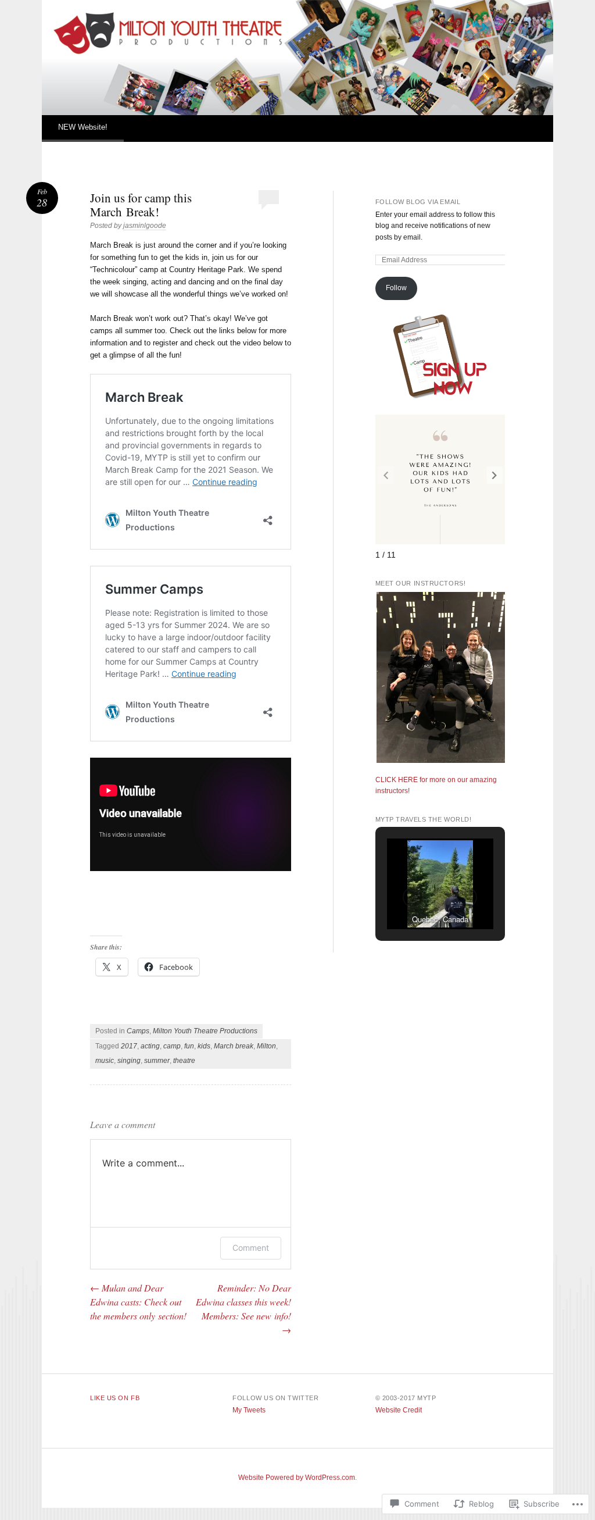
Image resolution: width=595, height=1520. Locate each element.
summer (157, 1061)
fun (189, 1046)
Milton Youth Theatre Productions (205, 1031)
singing (129, 1061)
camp (172, 1046)
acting (150, 1046)
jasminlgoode (144, 226)
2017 (129, 1046)
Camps (138, 1031)
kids (204, 1046)
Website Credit (398, 1410)
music (104, 1061)
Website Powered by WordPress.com (296, 1477)
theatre (184, 1061)
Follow (396, 288)
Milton (266, 1046)
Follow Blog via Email (418, 201)
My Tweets (249, 1410)
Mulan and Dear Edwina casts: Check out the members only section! (138, 1302)
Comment (250, 1248)
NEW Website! (82, 127)
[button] (494, 475)
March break (233, 1046)
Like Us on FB (114, 1397)
